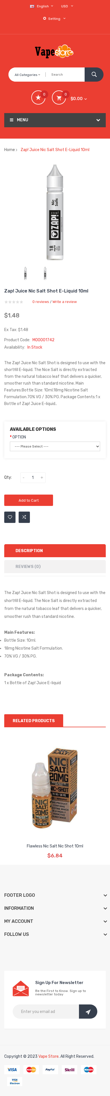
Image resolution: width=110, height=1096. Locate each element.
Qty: (8, 477)
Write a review (64, 302)
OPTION (19, 437)
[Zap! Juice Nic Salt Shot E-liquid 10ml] (25, 273)
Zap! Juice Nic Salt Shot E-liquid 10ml (55, 149)
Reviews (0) (28, 566)
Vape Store (48, 1056)
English (43, 6)
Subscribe (88, 1011)
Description (29, 550)
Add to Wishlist (10, 517)
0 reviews (40, 302)
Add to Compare (24, 517)
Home (9, 149)
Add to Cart (29, 500)
